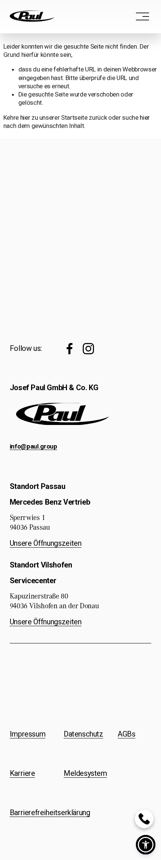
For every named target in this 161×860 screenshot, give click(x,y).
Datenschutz (83, 734)
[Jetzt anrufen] (144, 818)
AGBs (126, 734)
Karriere (22, 773)
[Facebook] (70, 349)
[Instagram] (88, 349)
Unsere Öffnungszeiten (46, 543)
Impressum (27, 734)
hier (25, 117)
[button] (146, 845)
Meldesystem (85, 773)
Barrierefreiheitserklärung (50, 813)
